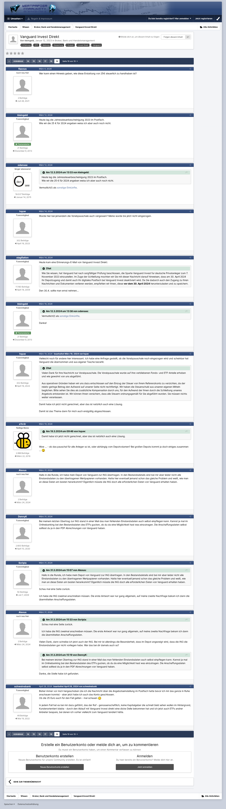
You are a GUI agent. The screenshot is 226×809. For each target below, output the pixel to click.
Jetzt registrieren (203, 18)
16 (40, 61)
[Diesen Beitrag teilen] (190, 69)
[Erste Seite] (9, 61)
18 (51, 61)
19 (57, 61)
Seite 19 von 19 (70, 61)
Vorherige (18, 61)
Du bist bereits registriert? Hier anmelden (169, 18)
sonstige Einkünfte (67, 187)
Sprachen (9, 804)
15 (34, 61)
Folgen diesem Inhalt (173, 37)
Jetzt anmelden (144, 767)
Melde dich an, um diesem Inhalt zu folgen (140, 36)
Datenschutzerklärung (28, 804)
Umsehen (15, 18)
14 (28, 61)
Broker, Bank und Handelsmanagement (75, 40)
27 (188, 37)
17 (45, 61)
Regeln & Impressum (41, 18)
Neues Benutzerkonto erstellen (54, 767)
